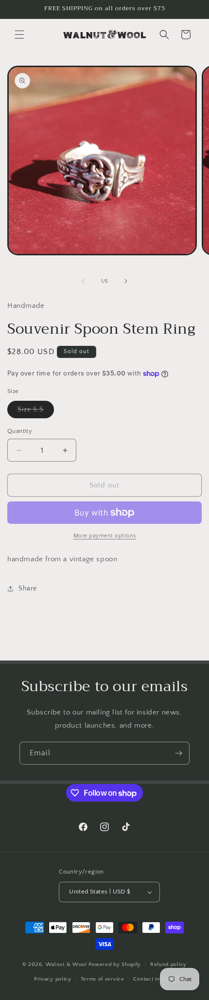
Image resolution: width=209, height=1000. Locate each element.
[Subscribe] (178, 753)
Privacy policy (52, 979)
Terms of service (102, 979)
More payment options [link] (104, 536)
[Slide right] (126, 281)
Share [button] (27, 588)
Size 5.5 (35, 411)
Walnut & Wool (66, 964)
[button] (19, 34)
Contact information (158, 979)
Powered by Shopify (114, 964)
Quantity (19, 431)
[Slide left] (83, 281)
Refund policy (168, 964)
